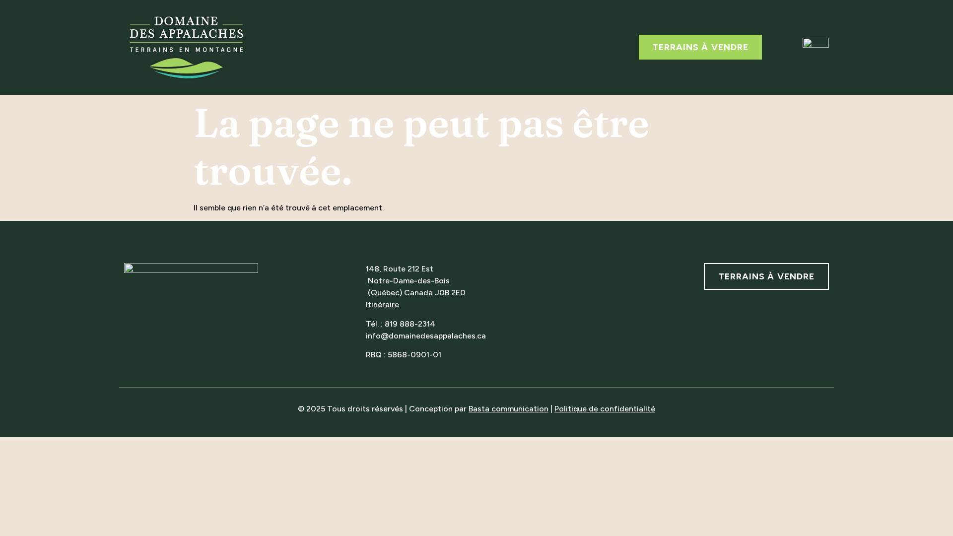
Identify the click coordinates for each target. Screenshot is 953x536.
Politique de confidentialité (604, 408)
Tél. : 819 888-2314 (400, 324)
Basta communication (508, 408)
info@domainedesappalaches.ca (426, 335)
